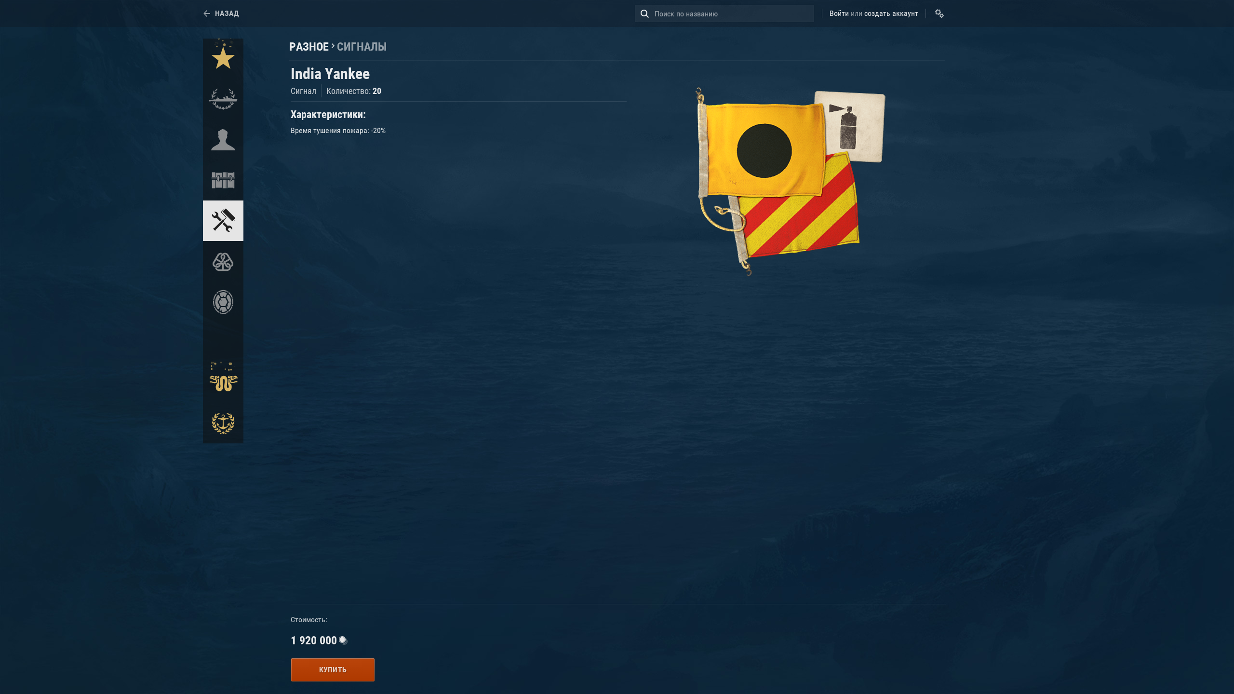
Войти (839, 13)
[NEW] (223, 59)
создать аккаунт (891, 13)
